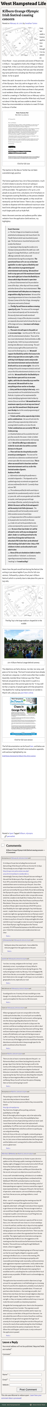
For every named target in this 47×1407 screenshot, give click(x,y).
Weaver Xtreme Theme (39, 1405)
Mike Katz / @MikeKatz (9, 1154)
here (31, 746)
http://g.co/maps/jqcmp (11, 1107)
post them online (26, 693)
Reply (8, 936)
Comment (7, 1354)
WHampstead (7, 940)
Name (5, 1374)
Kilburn (22, 833)
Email (5, 1380)
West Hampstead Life (13, 1405)
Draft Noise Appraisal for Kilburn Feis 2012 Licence (19, 756)
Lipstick (4, 959)
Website (6, 1385)
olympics (29, 833)
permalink (11, 836)
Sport (11, 833)
